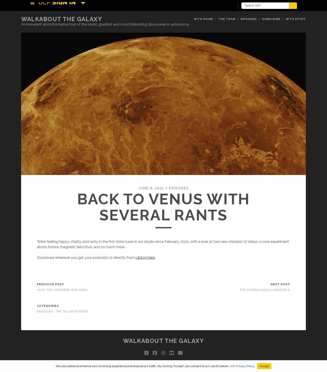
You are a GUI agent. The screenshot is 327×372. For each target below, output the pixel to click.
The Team (226, 19)
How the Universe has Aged (62, 290)
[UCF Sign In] (221, 6)
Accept (264, 366)
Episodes (249, 19)
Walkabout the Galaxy (61, 19)
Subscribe (271, 19)
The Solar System (71, 311)
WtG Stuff (296, 19)
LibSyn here (145, 257)
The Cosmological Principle (265, 290)
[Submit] (293, 5)
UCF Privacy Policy (242, 366)
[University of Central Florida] (63, 5)
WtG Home (203, 19)
